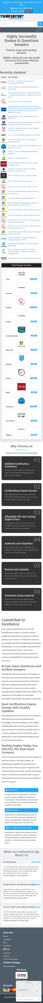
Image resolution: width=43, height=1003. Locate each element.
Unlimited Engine (9, 966)
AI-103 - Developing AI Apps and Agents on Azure (24, 210)
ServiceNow (10, 421)
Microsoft (9, 350)
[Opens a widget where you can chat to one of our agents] (28, 991)
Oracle (8, 378)
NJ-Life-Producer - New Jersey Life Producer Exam (24, 258)
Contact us (7, 953)
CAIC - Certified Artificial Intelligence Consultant (24, 135)
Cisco (8, 279)
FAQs (5, 942)
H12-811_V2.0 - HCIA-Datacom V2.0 (20, 101)
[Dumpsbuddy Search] (40, 24)
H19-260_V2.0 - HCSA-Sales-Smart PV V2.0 (22, 187)
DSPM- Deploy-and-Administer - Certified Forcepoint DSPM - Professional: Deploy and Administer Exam (22, 251)
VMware (9, 435)
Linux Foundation (12, 336)
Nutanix (9, 364)
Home (5, 936)
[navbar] (2, 29)
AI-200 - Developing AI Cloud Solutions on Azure (24, 215)
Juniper (8, 322)
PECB (8, 392)
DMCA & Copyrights (10, 959)
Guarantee (7, 946)
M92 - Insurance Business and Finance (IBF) (22, 175)
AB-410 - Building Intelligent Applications (21, 198)
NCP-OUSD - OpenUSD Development (20, 181)
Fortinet (9, 293)
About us (6, 956)
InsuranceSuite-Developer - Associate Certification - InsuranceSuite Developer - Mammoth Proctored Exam (25, 95)
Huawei (8, 307)
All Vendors (7, 939)
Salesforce (10, 407)
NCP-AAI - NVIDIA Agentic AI (18, 158)
